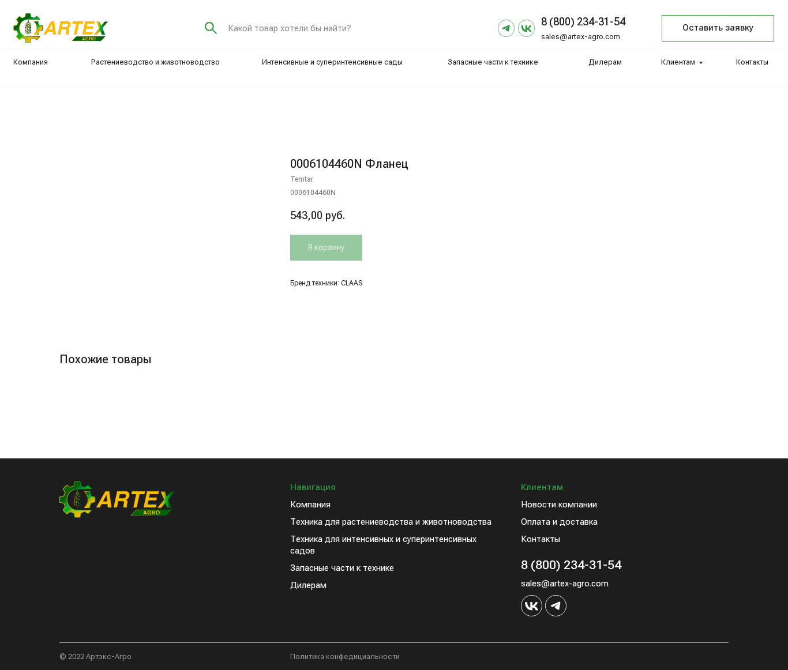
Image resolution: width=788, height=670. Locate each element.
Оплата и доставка (559, 522)
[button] (718, 28)
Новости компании (559, 504)
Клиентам (678, 62)
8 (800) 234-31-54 (571, 565)
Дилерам (605, 62)
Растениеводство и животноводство (155, 62)
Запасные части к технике (493, 62)
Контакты (752, 62)
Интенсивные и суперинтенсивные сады (332, 62)
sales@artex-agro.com (580, 36)
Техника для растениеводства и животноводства (390, 522)
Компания (30, 62)
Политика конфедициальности (345, 656)
